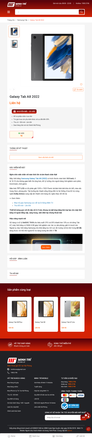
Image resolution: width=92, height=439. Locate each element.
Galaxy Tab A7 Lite (68, 322)
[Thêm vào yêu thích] (81, 84)
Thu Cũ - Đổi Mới (12, 395)
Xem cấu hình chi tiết (46, 157)
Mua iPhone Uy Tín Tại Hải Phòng (18, 391)
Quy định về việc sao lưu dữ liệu (44, 395)
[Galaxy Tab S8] (46, 309)
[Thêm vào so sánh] (78, 89)
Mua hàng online (12, 387)
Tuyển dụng (38, 387)
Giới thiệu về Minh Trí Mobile (43, 382)
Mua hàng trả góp (13, 382)
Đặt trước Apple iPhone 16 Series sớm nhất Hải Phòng (45, 405)
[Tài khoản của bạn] (8, 12)
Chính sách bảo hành (14, 411)
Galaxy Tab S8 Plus (15, 322)
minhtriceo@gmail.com (18, 369)
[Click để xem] (52, 57)
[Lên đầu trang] (88, 423)
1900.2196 (85, 3)
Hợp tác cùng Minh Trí (41, 391)
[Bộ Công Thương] (70, 405)
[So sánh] (88, 428)
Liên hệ (36, 399)
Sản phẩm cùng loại (19, 289)
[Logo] (25, 4)
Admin (69, 430)
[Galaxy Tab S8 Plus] (19, 309)
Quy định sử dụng (13, 399)
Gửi (83, 417)
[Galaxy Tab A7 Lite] (72, 309)
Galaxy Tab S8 (40, 322)
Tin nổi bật (14, 273)
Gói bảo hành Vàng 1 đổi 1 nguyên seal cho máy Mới (18, 405)
